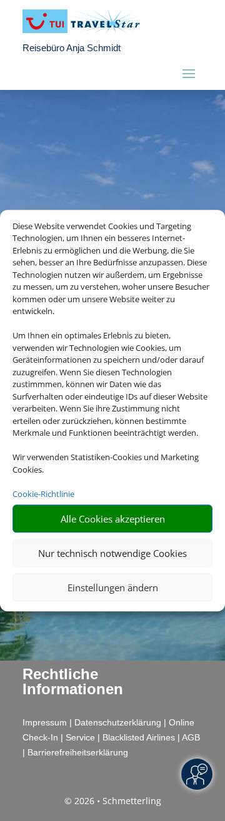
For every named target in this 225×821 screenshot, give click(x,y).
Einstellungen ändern (113, 587)
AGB (191, 737)
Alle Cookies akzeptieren (113, 519)
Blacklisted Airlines (138, 737)
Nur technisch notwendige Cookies (112, 553)
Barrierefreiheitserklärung (78, 752)
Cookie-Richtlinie (43, 493)
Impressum (44, 722)
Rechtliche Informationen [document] (72, 682)
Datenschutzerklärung (117, 722)
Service (80, 737)
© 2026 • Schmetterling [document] (112, 801)
